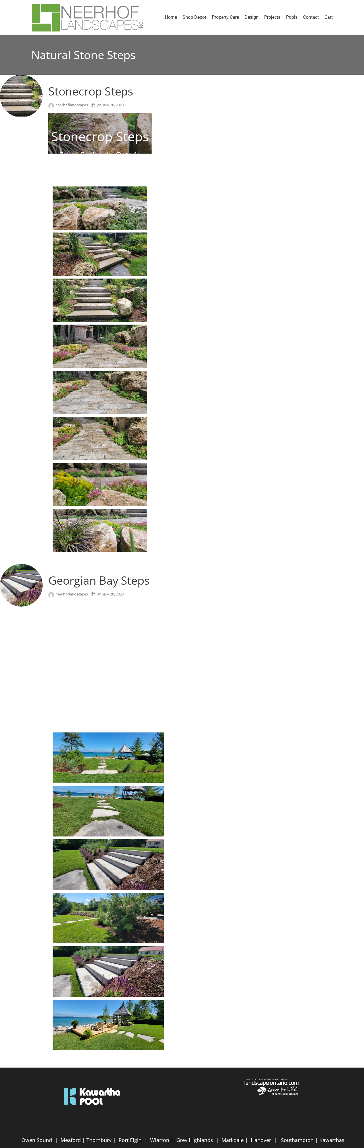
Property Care (225, 17)
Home (171, 17)
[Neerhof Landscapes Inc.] (90, 17)
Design (251, 17)
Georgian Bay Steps (98, 580)
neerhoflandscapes (72, 104)
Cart (328, 17)
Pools (291, 17)
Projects (272, 17)
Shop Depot (194, 17)
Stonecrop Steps (90, 91)
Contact (311, 17)
